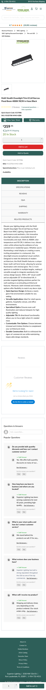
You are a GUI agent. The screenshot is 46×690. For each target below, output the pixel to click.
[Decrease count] (41, 141)
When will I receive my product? (25, 595)
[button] (23, 25)
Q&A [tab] (23, 200)
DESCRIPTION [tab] (23, 181)
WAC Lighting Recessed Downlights (12, 33)
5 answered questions (29, 107)
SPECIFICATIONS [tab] (23, 187)
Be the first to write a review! (23, 402)
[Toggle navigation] (40, 8)
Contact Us (23, 645)
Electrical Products (7, 30)
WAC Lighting (21, 30)
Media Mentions (23, 649)
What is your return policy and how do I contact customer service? (24, 524)
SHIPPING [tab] (23, 206)
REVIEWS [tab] (23, 194)
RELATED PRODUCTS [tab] (23, 219)
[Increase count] (41, 138)
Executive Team (23, 656)
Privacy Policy (23, 663)
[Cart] (36, 9)
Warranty (36, 120)
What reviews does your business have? (25, 561)
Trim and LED (31, 33)
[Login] (32, 9)
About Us (23, 642)
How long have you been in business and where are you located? (23, 486)
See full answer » (22, 467)
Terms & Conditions (23, 667)
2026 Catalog (23, 653)
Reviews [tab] (21, 357)
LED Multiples (6, 36)
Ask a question (27, 109)
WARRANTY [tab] (23, 213)
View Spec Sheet (13, 120)
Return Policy (23, 660)
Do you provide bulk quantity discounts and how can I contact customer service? (25, 449)
